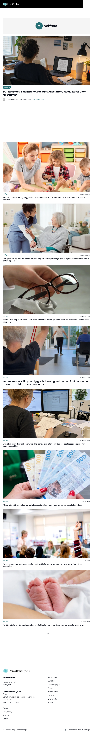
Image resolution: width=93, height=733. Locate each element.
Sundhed (51, 681)
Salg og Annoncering (11, 702)
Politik (5, 708)
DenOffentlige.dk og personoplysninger (19, 697)
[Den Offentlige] (43, 4)
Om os (5, 694)
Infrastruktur (53, 677)
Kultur (50, 702)
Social (5, 719)
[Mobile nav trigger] (88, 4)
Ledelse (51, 695)
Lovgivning (7, 712)
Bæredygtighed (54, 684)
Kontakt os (7, 700)
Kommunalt (53, 692)
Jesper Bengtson (12, 99)
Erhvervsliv (52, 699)
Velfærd (7, 87)
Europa (51, 688)
